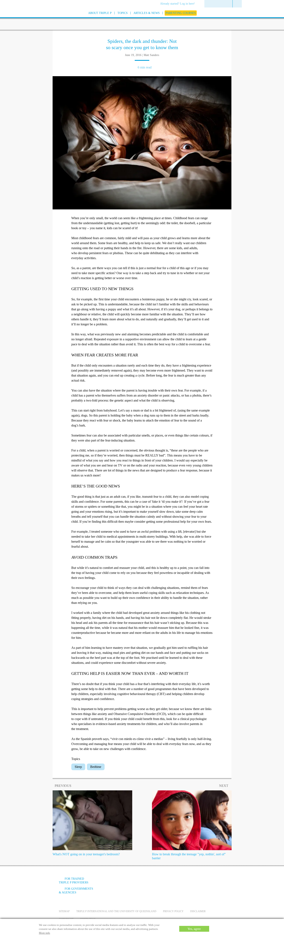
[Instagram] (202, 882)
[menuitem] (178, 4)
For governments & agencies (76, 890)
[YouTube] (190, 882)
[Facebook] (179, 882)
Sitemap (64, 911)
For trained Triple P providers (73, 880)
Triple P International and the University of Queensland (116, 911)
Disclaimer (198, 911)
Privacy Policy (173, 911)
